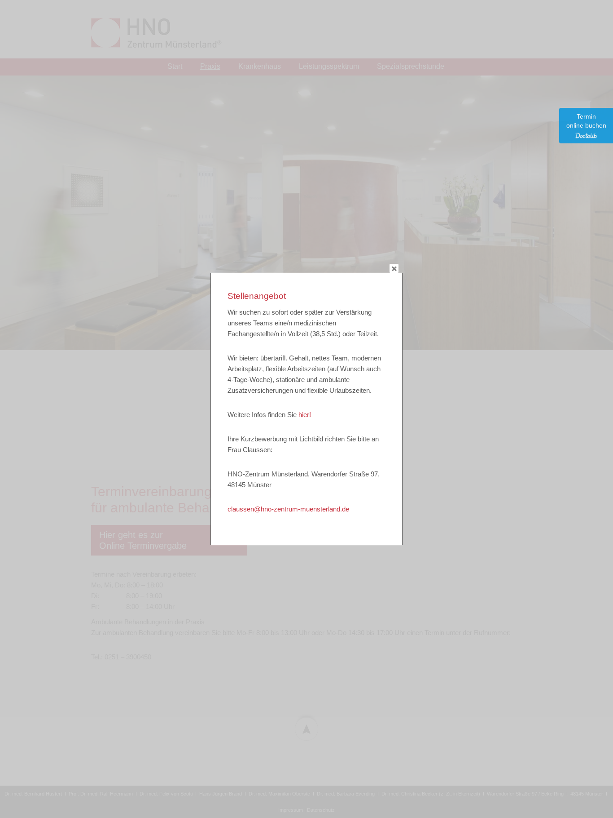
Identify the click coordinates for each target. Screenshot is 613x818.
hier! (304, 414)
